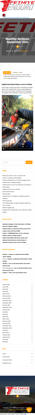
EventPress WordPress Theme (17, 409)
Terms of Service (7, 201)
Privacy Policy (6, 194)
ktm (29, 76)
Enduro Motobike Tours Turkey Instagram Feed (16, 180)
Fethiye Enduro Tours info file (11, 189)
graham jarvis (15, 76)
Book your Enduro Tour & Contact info (14, 175)
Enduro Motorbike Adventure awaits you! (15, 238)
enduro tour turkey (21, 74)
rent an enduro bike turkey (10, 78)
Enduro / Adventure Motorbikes (12, 178)
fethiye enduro (7, 76)
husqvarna (22, 76)
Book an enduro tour (10, 74)
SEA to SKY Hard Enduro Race (18, 272)
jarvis (26, 76)
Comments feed (7, 360)
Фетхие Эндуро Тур (8, 207)
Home (8, 51)
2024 (15, 51)
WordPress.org (7, 363)
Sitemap (5, 198)
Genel (20, 72)
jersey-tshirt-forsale (8, 191)
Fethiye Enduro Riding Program (12, 182)
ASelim (15, 72)
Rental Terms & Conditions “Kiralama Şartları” (16, 196)
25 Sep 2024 (7, 72)
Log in (4, 353)
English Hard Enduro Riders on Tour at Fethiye (17, 84)
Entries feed (6, 357)
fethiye (28, 74)
